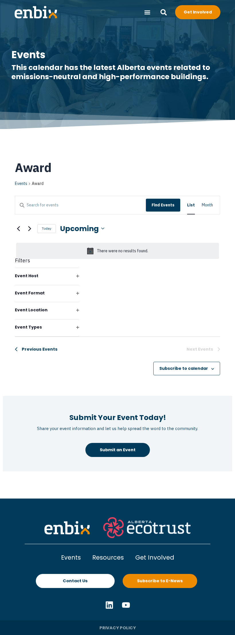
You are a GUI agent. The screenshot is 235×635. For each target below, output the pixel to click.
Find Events (163, 205)
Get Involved (154, 557)
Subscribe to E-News (160, 581)
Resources (108, 557)
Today (46, 228)
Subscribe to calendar (183, 368)
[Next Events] (29, 228)
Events (21, 183)
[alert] (117, 251)
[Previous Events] (18, 228)
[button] (147, 12)
